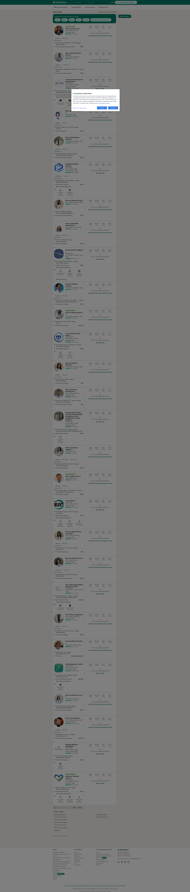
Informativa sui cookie (104, 103)
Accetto (113, 108)
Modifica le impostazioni (79, 108)
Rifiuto (102, 108)
